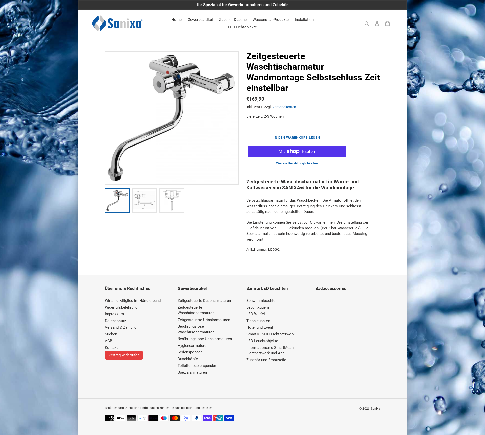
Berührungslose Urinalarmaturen (205, 338)
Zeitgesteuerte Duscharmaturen (204, 300)
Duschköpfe (188, 359)
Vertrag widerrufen (123, 355)
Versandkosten (284, 107)
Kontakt (111, 347)
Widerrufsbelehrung (121, 307)
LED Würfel (255, 314)
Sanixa (375, 408)
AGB (108, 341)
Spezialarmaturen (192, 372)
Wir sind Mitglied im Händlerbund (133, 300)
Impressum (114, 314)
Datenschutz (115, 321)
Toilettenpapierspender (197, 365)
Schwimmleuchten (261, 300)
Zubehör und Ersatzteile (266, 360)
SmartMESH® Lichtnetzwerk (270, 334)
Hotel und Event (259, 327)
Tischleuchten (258, 321)
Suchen (111, 334)
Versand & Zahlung (120, 327)
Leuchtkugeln (257, 307)
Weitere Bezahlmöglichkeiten (297, 163)
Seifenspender (190, 352)
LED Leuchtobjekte (262, 341)
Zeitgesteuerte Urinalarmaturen (204, 320)
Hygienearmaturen (193, 345)
